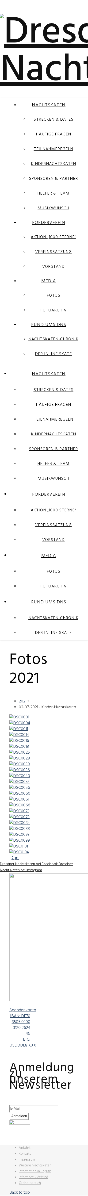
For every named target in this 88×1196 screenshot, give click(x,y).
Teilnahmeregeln (53, 149)
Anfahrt (25, 1148)
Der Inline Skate (53, 354)
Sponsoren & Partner (53, 178)
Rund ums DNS (48, 325)
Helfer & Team (53, 193)
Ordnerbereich (30, 1183)
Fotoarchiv (53, 310)
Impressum (27, 1159)
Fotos (53, 295)
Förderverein (48, 222)
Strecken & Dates (53, 119)
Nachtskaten (48, 105)
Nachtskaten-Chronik (53, 339)
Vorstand (53, 266)
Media (48, 281)
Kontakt (25, 1154)
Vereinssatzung (53, 252)
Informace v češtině (33, 1177)
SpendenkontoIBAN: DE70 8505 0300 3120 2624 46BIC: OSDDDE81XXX (22, 1028)
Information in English (35, 1171)
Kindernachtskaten (53, 164)
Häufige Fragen (53, 134)
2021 (23, 701)
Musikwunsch (53, 208)
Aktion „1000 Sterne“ (53, 237)
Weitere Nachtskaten (35, 1165)
